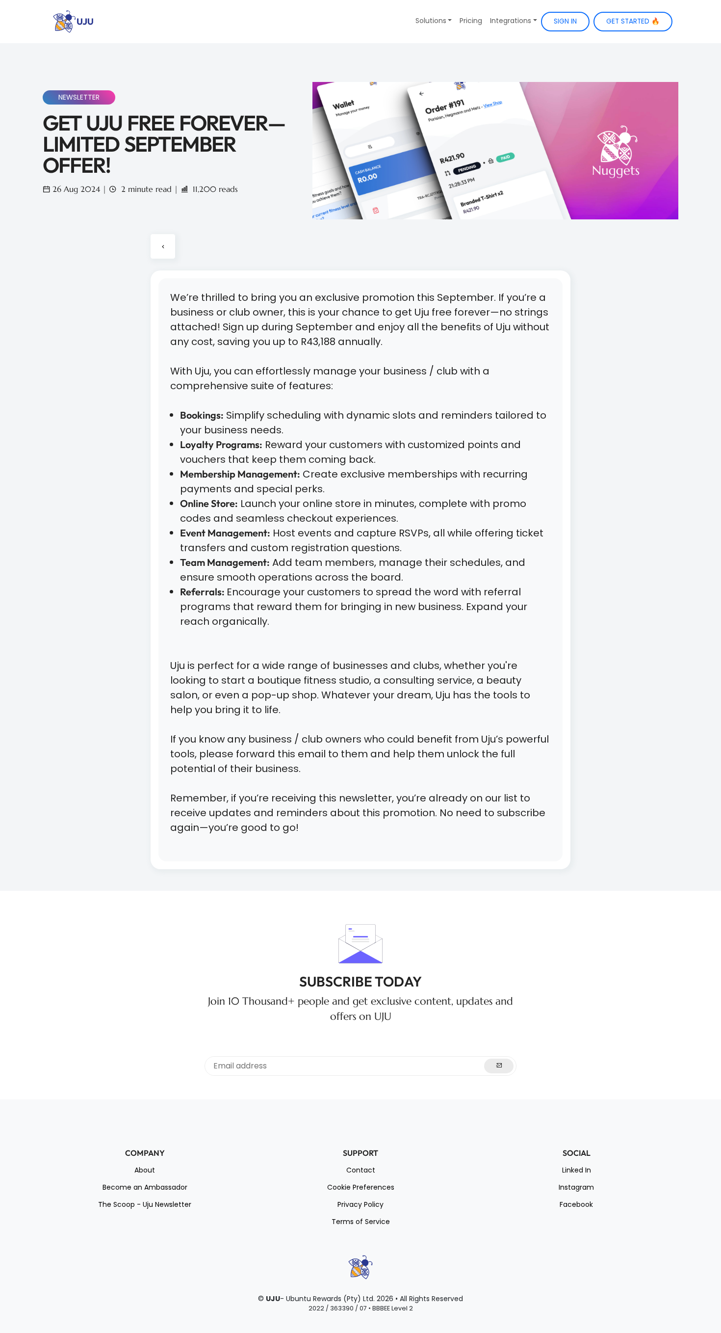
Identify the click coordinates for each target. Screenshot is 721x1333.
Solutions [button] (430, 21)
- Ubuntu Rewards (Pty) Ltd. (320, 1299)
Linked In (576, 1170)
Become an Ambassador (145, 1187)
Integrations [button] (510, 21)
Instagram (576, 1187)
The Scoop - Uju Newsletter (144, 1204)
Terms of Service (361, 1221)
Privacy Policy (360, 1204)
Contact (360, 1170)
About (144, 1170)
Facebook (576, 1204)
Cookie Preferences (360, 1187)
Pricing (471, 21)
